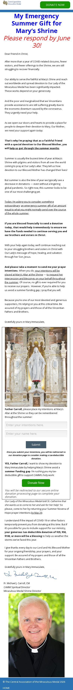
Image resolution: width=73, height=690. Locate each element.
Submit (36, 444)
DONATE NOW (55, 5)
